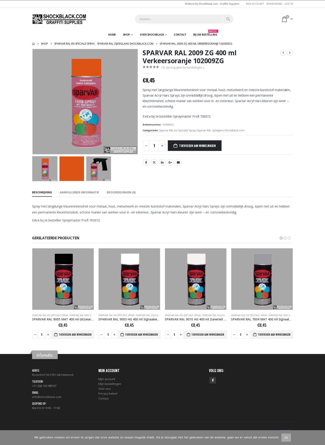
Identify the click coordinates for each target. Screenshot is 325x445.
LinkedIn (162, 162)
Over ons (104, 389)
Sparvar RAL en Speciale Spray (177, 130)
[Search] (228, 19)
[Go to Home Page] (33, 43)
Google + (170, 162)
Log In (289, 3)
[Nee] (319, 437)
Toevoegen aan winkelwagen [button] (75, 334)
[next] (290, 53)
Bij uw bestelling (205, 33)
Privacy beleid (107, 394)
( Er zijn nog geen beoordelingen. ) (182, 67)
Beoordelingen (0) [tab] (121, 192)
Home (112, 34)
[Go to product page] (63, 279)
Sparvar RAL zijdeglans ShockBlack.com (221, 130)
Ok (286, 437)
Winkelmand (274, 3)
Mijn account (255, 3)
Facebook (146, 162)
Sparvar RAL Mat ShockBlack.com (222, 315)
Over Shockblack (152, 34)
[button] (33, 101)
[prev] (283, 53)
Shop (126, 34)
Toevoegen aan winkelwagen (197, 145)
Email (178, 162)
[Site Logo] (59, 19)
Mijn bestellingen (109, 384)
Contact (180, 34)
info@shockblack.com (46, 397)
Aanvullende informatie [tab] (79, 192)
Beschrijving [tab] (42, 192)
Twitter (154, 162)
